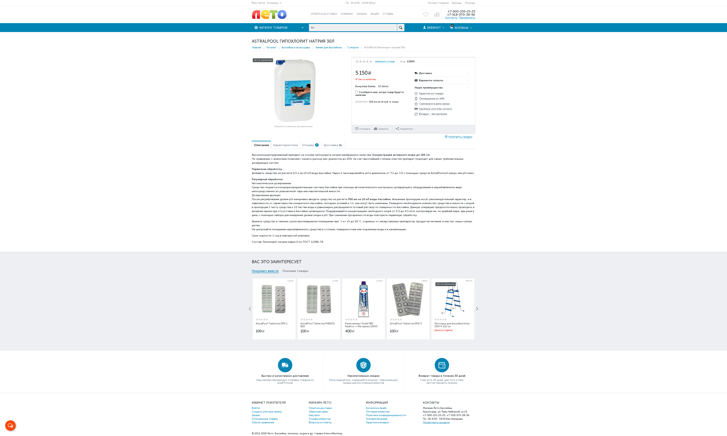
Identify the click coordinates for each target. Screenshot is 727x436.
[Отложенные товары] (426, 14)
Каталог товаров (438, 3)
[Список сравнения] (437, 14)
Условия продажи (376, 418)
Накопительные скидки (363, 375)
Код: (403, 61)
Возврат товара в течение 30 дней (442, 375)
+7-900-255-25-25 (461, 11)
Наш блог (314, 415)
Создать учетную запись (267, 411)
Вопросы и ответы (320, 422)
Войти (256, 408)
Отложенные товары (265, 418)
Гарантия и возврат (377, 422)
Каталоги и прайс (376, 408)
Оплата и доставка (320, 408)
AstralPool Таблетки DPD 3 (406, 323)
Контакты (451, 17)
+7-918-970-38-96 (461, 14)
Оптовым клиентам (378, 411)
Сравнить (383, 129)
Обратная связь (318, 411)
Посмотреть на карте (436, 422)
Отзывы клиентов (320, 418)
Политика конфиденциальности (386, 415)
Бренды (457, 3)
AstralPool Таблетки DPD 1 (272, 323)
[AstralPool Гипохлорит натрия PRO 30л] (293, 90)
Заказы (256, 415)
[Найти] (400, 27)
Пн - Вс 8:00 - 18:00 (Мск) (360, 3)
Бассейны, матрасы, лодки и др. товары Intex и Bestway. (309, 433)
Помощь (470, 3)
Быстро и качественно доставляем (285, 375)
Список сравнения (263, 422)
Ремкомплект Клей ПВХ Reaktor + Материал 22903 (361, 325)
